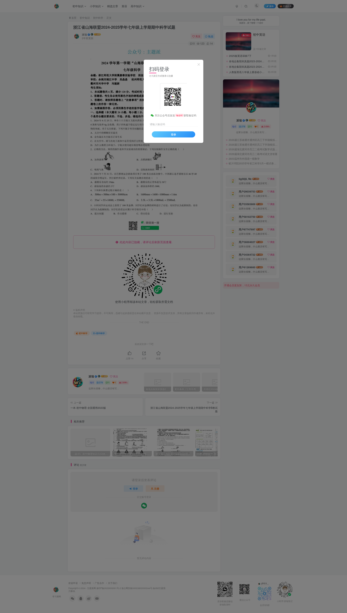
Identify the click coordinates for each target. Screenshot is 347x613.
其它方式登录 (159, 75)
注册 (171, 75)
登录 (173, 134)
